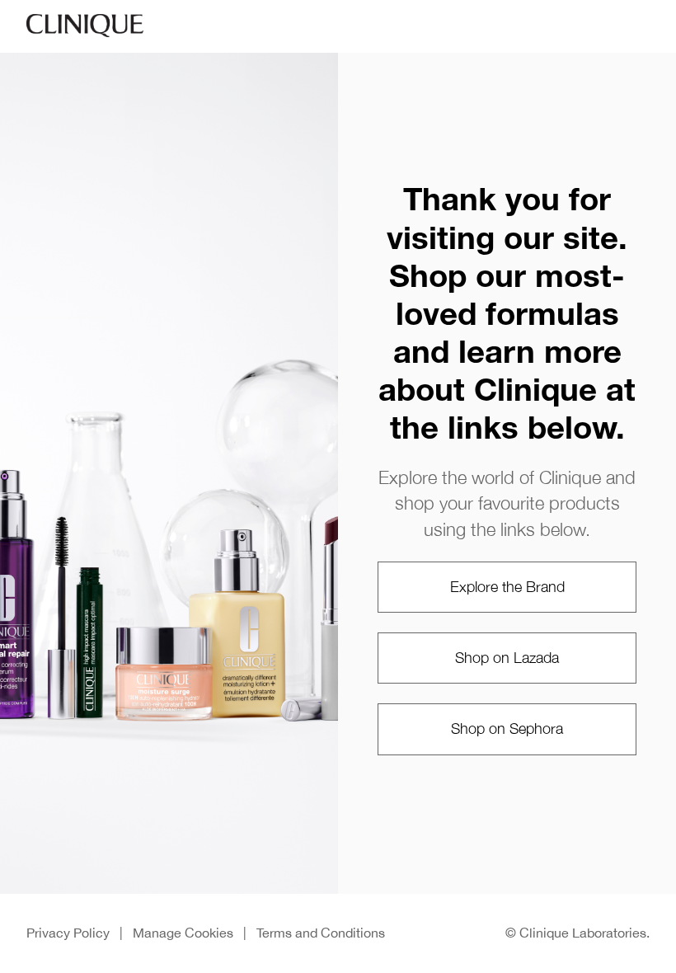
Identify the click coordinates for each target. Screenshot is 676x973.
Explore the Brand (507, 586)
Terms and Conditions (320, 932)
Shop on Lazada (507, 657)
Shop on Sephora (507, 728)
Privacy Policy (68, 932)
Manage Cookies (183, 932)
